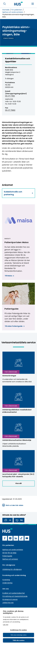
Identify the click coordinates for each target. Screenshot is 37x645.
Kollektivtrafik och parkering (13, 193)
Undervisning (7, 583)
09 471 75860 (10, 110)
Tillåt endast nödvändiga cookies (19, 635)
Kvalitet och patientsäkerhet (13, 593)
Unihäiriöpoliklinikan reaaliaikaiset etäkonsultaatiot (17, 411)
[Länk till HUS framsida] (18, 3)
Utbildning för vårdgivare (12, 569)
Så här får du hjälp (9, 553)
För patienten (16, 10)
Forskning (6, 580)
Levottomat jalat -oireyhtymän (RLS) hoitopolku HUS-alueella (18, 475)
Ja (10, 520)
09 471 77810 (10, 96)
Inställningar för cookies (18, 630)
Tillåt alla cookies (18, 640)
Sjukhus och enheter (10, 559)
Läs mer (5, 624)
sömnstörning (8, 38)
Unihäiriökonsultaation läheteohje (16, 440)
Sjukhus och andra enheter (12, 12)
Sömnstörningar (9, 376)
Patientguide (7, 556)
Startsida (6, 10)
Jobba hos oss (8, 602)
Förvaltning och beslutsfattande (14, 596)
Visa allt (18, 483)
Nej (21, 520)
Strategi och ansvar (10, 599)
